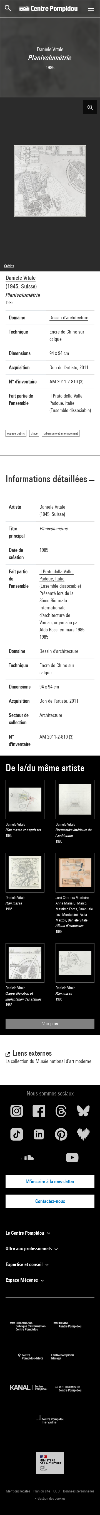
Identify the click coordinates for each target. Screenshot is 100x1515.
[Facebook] (39, 1113)
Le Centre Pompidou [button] (25, 1233)
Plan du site (42, 1491)
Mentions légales (18, 1491)
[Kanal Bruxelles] (32, 1393)
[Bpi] (32, 1329)
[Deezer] (83, 1136)
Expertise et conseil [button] (25, 1264)
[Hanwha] (50, 1425)
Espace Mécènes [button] (22, 1280)
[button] (50, 480)
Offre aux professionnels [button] (29, 1248)
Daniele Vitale (21, 277)
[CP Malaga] (66, 1361)
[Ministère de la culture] (50, 1463)
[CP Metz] (34, 1361)
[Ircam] (72, 1329)
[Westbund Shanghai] (72, 1393)
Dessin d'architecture (68, 317)
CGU (57, 1491)
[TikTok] (17, 1136)
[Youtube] (72, 1159)
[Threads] (61, 1113)
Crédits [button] (9, 266)
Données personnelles (78, 1491)
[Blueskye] (83, 1113)
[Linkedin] (39, 1136)
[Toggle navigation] (91, 8)
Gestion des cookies (51, 1498)
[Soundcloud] (28, 1159)
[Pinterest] (61, 1136)
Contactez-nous (50, 1201)
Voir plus (50, 1023)
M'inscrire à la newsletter (50, 1181)
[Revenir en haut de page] (86, 1501)
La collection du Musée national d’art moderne (48, 1061)
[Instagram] (17, 1113)
